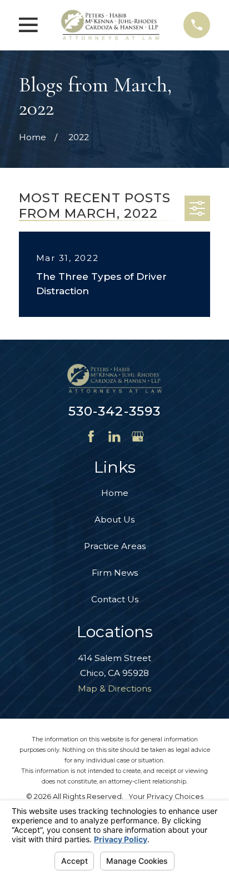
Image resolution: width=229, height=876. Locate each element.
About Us (114, 519)
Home (114, 493)
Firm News (115, 572)
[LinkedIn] (114, 436)
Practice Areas (115, 546)
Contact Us (114, 599)
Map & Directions (114, 688)
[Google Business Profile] (137, 436)
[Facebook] (91, 436)
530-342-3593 (114, 411)
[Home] (110, 25)
